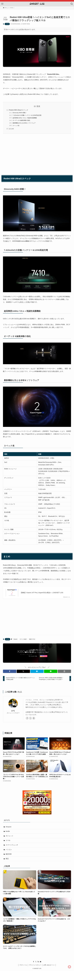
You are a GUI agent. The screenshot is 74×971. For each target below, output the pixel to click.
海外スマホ (32, 639)
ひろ (13, 711)
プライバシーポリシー (35, 965)
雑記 (7, 858)
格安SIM (8, 854)
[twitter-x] (30, 718)
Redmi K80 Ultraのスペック (18, 110)
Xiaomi (15, 639)
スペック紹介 (23, 639)
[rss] (38, 962)
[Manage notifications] (69, 966)
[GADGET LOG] (37, 4)
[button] (9, 671)
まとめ (11, 128)
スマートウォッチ (12, 845)
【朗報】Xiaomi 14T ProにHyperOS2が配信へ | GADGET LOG (41, 592)
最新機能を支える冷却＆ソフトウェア (24, 123)
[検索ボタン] (71, 4)
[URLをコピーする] (64, 671)
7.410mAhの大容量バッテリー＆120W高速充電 (27, 115)
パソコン (9, 849)
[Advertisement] (37, 153)
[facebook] (27, 718)
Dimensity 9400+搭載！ (20, 112)
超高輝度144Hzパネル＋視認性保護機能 (25, 118)
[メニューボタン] (2, 4)
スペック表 (16, 125)
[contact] (40, 962)
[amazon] (33, 718)
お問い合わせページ (49, 965)
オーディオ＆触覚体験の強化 (21, 120)
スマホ (7, 24)
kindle (8, 831)
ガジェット (9, 836)
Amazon (8, 827)
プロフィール (23, 965)
